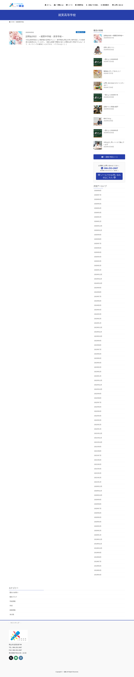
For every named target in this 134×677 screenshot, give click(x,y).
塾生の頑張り (14, 592)
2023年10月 (98, 336)
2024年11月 (98, 279)
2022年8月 (97, 398)
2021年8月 (97, 451)
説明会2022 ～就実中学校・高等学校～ (45, 36)
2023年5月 (97, 358)
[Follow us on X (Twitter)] (11, 658)
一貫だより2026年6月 (111, 130)
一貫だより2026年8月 (111, 59)
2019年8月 (97, 557)
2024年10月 (98, 283)
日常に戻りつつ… (109, 47)
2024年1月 (97, 323)
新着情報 (12, 610)
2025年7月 (97, 243)
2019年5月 (97, 570)
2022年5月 (97, 411)
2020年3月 (97, 526)
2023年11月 (98, 332)
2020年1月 (97, 535)
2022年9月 (97, 393)
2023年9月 (97, 340)
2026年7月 (97, 195)
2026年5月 (97, 204)
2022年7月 (97, 402)
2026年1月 (97, 221)
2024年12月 (98, 274)
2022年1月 (97, 429)
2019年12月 (98, 539)
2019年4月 (97, 575)
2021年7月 (97, 455)
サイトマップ (14, 623)
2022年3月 (97, 420)
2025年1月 (97, 270)
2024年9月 (97, 288)
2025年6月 (97, 248)
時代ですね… (108, 118)
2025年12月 (98, 226)
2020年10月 (98, 495)
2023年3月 (97, 367)
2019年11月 (98, 544)
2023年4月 (97, 363)
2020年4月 (97, 522)
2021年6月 (97, 460)
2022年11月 (98, 385)
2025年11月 (98, 230)
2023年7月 (97, 349)
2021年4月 (97, 469)
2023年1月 (97, 376)
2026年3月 (97, 212)
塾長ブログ (80, 32)
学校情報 (12, 601)
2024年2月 (97, 318)
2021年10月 (98, 442)
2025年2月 (97, 265)
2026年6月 (97, 199)
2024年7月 (97, 296)
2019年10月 (98, 548)
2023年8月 (97, 345)
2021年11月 (98, 438)
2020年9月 (97, 499)
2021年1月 (97, 482)
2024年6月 (97, 301)
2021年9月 (97, 446)
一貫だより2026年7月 (111, 95)
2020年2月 (97, 530)
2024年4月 (97, 310)
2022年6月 (97, 407)
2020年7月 (97, 508)
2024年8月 (97, 292)
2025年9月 (97, 235)
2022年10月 (98, 389)
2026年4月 (97, 208)
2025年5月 (97, 252)
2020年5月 (97, 517)
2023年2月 (97, 371)
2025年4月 (97, 257)
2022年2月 (97, 424)
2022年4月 (97, 416)
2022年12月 (98, 380)
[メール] (16, 658)
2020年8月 (97, 504)
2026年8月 (97, 190)
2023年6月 (97, 354)
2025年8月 (97, 239)
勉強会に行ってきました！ (112, 71)
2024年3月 (97, 314)
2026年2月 (97, 217)
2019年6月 (97, 566)
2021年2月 (97, 477)
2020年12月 (98, 486)
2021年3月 (97, 473)
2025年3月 (97, 261)
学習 (11, 605)
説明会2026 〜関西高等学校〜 (114, 35)
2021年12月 (98, 433)
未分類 (12, 614)
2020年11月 (98, 491)
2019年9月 (97, 552)
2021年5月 (97, 464)
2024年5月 (97, 305)
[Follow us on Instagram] (21, 658)
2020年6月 (97, 513)
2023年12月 (98, 327)
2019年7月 (97, 561)
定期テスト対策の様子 (111, 107)
